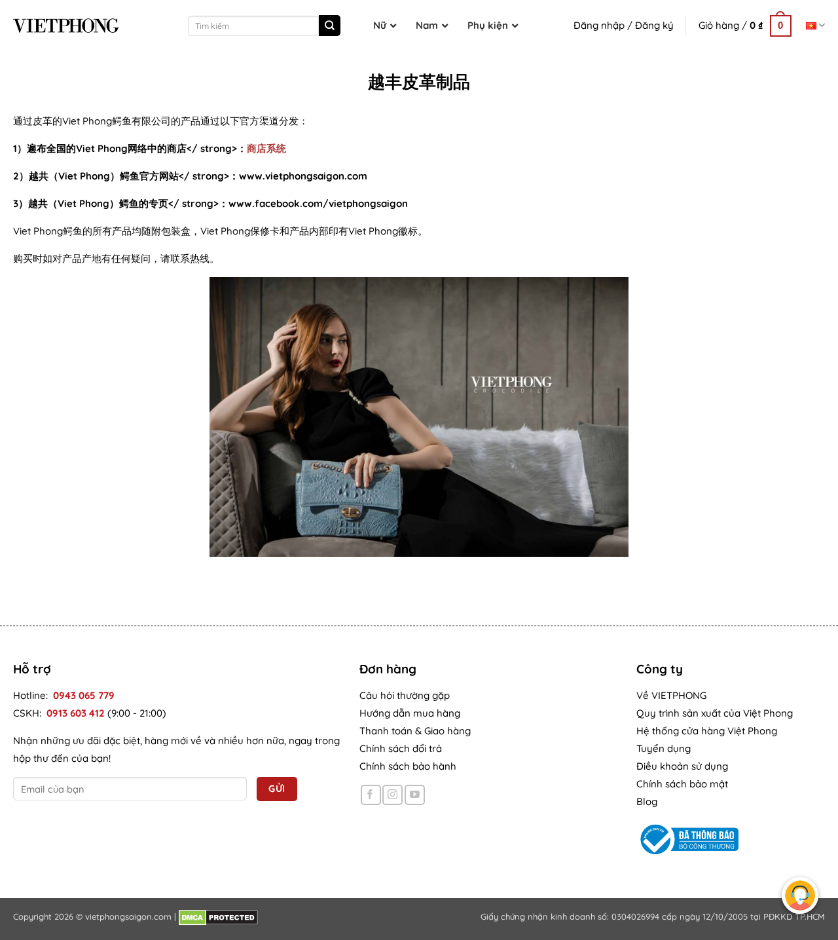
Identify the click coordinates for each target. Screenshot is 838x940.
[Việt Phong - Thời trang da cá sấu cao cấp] (66, 25)
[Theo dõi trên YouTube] (415, 795)
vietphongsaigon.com (128, 916)
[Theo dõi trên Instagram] (392, 795)
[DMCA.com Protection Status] (218, 916)
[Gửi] (329, 25)
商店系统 (266, 148)
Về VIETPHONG (671, 695)
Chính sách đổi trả (400, 748)
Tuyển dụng (663, 748)
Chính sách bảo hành (407, 766)
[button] (745, 25)
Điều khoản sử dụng (682, 766)
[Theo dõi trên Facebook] (371, 795)
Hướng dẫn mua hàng (409, 713)
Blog (646, 801)
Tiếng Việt (815, 25)
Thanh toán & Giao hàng (415, 730)
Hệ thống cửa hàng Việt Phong (706, 730)
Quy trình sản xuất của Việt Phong (714, 713)
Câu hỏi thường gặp (404, 695)
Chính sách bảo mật (682, 784)
